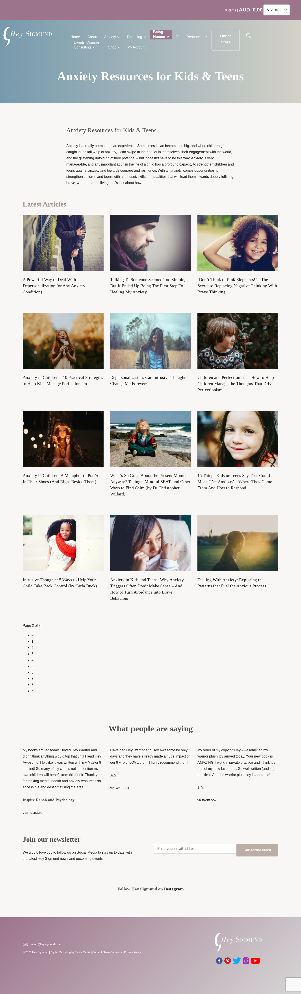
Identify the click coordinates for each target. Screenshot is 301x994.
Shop (112, 47)
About (92, 37)
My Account (136, 47)
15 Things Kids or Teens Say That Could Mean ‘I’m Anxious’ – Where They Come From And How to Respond (234, 481)
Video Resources (189, 37)
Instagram (174, 888)
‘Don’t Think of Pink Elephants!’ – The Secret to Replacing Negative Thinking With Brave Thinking (237, 285)
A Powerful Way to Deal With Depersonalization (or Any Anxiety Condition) (54, 285)
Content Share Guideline (107, 952)
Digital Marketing (60, 952)
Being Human (159, 34)
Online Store (226, 39)
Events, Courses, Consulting (87, 45)
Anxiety (110, 37)
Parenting (134, 37)
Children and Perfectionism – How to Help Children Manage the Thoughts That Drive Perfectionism (235, 383)
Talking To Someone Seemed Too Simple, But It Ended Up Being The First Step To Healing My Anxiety (147, 285)
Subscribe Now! (257, 850)
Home (75, 37)
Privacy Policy (132, 952)
